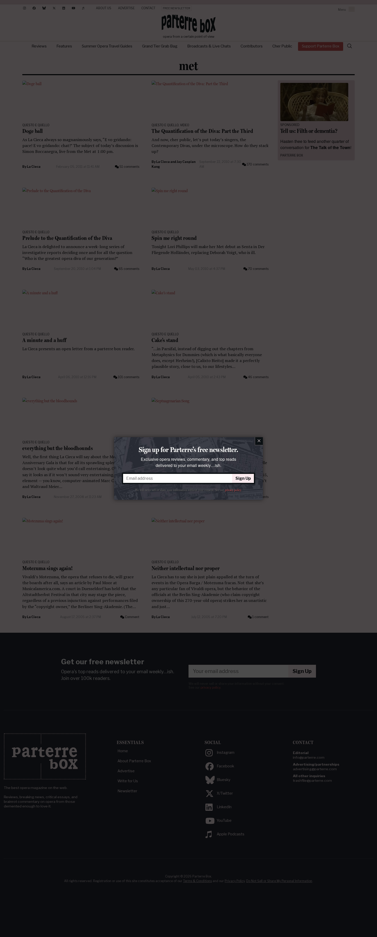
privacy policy (233, 490)
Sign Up (243, 478)
